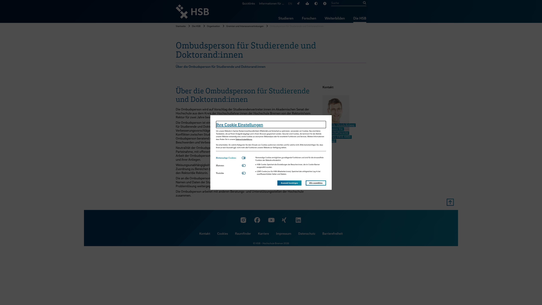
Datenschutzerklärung (244, 139)
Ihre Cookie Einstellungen (239, 124)
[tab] (229, 157)
